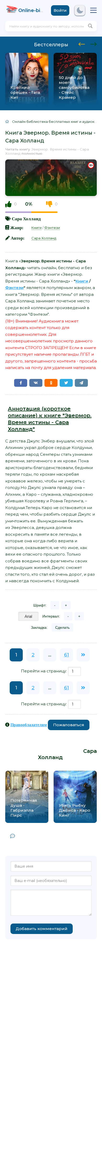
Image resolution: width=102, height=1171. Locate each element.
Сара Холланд (26, 218)
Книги (36, 228)
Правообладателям (28, 725)
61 (66, 655)
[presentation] (81, 43)
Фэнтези (52, 228)
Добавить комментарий (41, 928)
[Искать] (90, 26)
